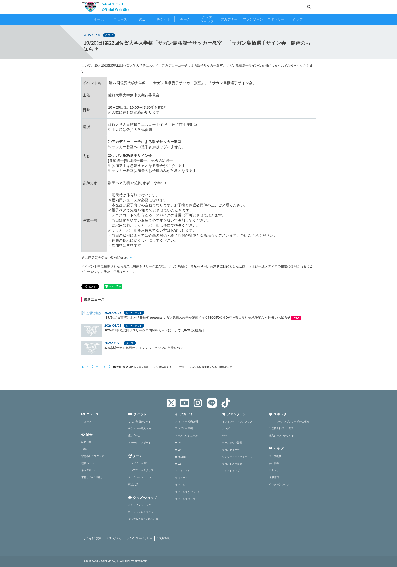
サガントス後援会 (232, 463)
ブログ (226, 428)
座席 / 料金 (134, 435)
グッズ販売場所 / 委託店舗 (143, 518)
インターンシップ (279, 484)
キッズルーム (88, 470)
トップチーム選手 (138, 463)
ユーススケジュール (186, 435)
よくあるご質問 (92, 538)
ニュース (101, 366)
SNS (224, 435)
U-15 (178, 449)
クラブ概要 (275, 456)
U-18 (178, 442)
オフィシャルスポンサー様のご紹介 (289, 421)
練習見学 (133, 484)
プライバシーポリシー (139, 538)
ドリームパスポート (139, 442)
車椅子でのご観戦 (91, 477)
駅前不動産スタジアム (94, 456)
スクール (180, 484)
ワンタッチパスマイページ (237, 456)
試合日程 (86, 441)
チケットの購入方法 (139, 428)
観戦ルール (87, 463)
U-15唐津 (180, 456)
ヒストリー (275, 470)
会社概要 (274, 463)
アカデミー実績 (184, 428)
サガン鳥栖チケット (139, 421)
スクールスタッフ (185, 498)
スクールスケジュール (187, 492)
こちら (131, 258)
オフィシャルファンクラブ (237, 421)
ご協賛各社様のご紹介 (281, 428)
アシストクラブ (231, 470)
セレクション (182, 470)
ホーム (85, 366)
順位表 (85, 448)
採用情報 (274, 477)
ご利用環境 (163, 538)
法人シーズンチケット (281, 435)
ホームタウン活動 (232, 442)
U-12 (178, 463)
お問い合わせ (114, 538)
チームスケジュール (139, 477)
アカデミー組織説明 (186, 421)
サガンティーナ (231, 449)
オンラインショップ (139, 504)
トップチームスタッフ (140, 470)
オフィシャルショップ (140, 511)
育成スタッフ (182, 477)
